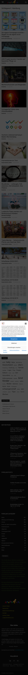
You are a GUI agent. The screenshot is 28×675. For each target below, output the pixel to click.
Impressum (24, 350)
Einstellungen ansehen (14, 347)
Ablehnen (14, 343)
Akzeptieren (14, 339)
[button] (25, 323)
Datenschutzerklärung (14, 350)
